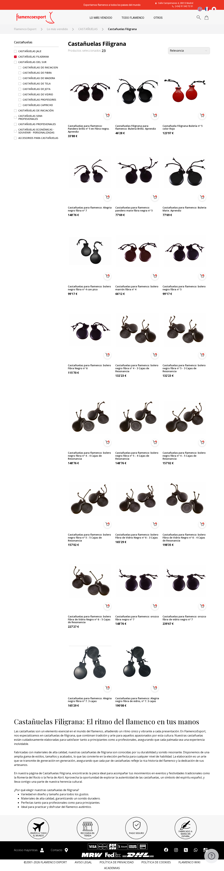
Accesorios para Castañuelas (38, 138)
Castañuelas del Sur (32, 62)
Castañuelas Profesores (39, 99)
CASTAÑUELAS (88, 29)
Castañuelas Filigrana (33, 56)
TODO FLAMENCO (133, 17)
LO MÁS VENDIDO (101, 17)
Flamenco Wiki (189, 862)
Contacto (57, 850)
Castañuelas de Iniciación (36, 110)
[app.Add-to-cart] (107, 115)
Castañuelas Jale (29, 51)
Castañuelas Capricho (38, 105)
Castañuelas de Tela (37, 83)
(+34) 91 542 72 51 (184, 6)
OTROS (158, 17)
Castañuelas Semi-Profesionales (30, 117)
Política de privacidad (117, 862)
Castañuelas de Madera (39, 78)
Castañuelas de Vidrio (38, 94)
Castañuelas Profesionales (37, 124)
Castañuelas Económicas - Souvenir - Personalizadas (36, 131)
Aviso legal (83, 862)
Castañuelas (23, 42)
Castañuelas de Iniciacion (40, 67)
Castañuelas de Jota (36, 89)
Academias (112, 868)
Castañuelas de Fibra (37, 73)
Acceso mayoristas (26, 850)
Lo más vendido (57, 29)
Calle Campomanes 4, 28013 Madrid (175, 3)
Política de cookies (156, 862)
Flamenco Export (25, 29)
